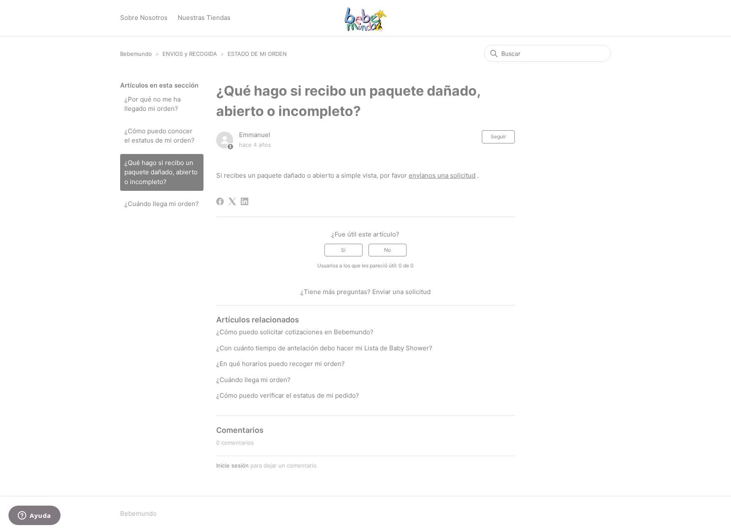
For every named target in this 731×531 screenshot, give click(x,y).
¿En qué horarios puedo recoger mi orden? (280, 364)
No (387, 250)
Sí (343, 250)
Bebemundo (137, 53)
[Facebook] (220, 201)
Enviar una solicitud (401, 292)
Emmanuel (254, 135)
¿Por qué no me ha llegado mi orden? (152, 104)
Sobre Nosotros (144, 18)
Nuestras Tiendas (204, 18)
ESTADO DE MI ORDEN (257, 53)
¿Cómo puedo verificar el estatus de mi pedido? (287, 395)
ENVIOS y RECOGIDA (189, 53)
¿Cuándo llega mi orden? (161, 204)
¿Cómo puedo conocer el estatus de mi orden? (159, 136)
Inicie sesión (232, 465)
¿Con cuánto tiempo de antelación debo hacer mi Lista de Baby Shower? (324, 348)
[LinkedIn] (244, 201)
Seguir (498, 136)
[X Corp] (232, 201)
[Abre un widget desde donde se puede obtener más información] (34, 516)
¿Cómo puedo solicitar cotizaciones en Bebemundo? (295, 332)
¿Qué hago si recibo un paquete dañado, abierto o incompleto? (161, 172)
